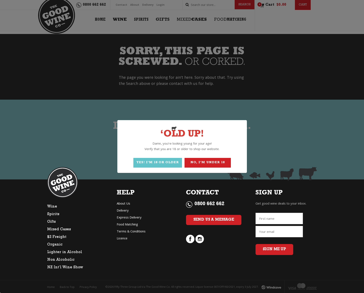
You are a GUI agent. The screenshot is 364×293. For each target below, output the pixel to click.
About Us (123, 203)
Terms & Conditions (131, 231)
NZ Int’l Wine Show (65, 268)
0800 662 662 (209, 204)
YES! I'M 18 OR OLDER (157, 162)
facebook (190, 239)
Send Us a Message (213, 220)
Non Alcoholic (61, 260)
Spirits (53, 214)
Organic (55, 245)
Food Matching (127, 224)
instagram (199, 239)
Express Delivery (129, 217)
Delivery (123, 210)
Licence (122, 238)
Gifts (51, 222)
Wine (52, 207)
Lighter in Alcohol (64, 252)
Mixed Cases (59, 230)
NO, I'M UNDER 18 (207, 162)
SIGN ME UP (274, 249)
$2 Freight (56, 237)
